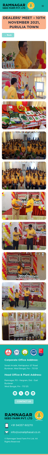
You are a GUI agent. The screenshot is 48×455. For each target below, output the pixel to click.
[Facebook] (15, 393)
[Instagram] (27, 393)
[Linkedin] (33, 393)
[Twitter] (21, 393)
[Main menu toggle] (42, 6)
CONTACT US (24, 401)
